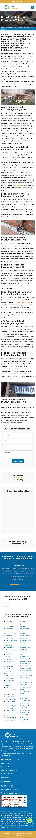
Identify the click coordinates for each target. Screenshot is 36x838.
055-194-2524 (18, 1)
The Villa (8, 657)
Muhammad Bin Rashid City (12, 691)
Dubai (7, 606)
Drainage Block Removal (9, 770)
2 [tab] (21, 584)
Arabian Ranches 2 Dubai (25, 692)
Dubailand (23, 631)
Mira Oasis (9, 621)
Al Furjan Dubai (24, 717)
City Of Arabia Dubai (26, 673)
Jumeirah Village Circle (12, 706)
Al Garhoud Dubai (25, 715)
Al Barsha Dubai (24, 719)
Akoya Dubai (9, 638)
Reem (7, 673)
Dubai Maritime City (26, 647)
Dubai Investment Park (25, 653)
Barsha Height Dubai (26, 682)
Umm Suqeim (9, 626)
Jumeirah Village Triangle (10, 702)
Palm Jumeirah (10, 676)
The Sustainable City (11, 640)
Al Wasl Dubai (24, 698)
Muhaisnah (9, 635)
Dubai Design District (26, 661)
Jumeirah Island (10, 715)
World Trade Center (11, 650)
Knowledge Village (11, 27)
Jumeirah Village (10, 708)
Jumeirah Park (10, 710)
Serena (8, 668)
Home (3, 27)
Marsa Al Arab (10, 697)
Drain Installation (6, 767)
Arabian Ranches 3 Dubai (25, 688)
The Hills (8, 664)
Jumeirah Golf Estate (12, 633)
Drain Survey (5, 777)
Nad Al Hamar (10, 683)
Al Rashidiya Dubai (25, 705)
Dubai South (23, 638)
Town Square (9, 654)
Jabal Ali (22, 626)
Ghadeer (8, 643)
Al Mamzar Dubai (25, 710)
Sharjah (22, 604)
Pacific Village (10, 678)
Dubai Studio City (25, 633)
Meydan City (9, 694)
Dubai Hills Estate (25, 659)
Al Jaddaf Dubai (24, 712)
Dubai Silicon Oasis (25, 640)
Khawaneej (9, 645)
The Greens (9, 666)
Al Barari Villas (10, 647)
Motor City (9, 687)
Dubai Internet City (25, 656)
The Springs (9, 628)
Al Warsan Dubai (25, 700)
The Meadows (10, 631)
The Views (9, 659)
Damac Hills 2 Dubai (26, 666)
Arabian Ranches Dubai (26, 696)
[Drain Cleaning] (11, 7)
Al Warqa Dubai (24, 703)
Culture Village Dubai (26, 670)
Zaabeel (8, 624)
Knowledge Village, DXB (11, 793)
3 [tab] (24, 584)
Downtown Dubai (25, 663)
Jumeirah (22, 624)
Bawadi (22, 680)
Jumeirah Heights (11, 717)
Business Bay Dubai (26, 675)
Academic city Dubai (26, 722)
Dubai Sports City (25, 635)
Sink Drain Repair (6, 774)
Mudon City (9, 685)
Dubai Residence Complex (25, 644)
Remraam (8, 671)
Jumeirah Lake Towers (12, 713)
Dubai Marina (24, 649)
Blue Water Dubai (25, 677)
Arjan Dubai (23, 684)
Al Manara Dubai (25, 708)
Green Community (25, 628)
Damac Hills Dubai (25, 668)
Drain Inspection (6, 763)
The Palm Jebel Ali (11, 661)
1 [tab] (14, 584)
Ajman (7, 604)
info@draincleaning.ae (11, 789)
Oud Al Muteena (10, 680)
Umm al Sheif (9, 652)
